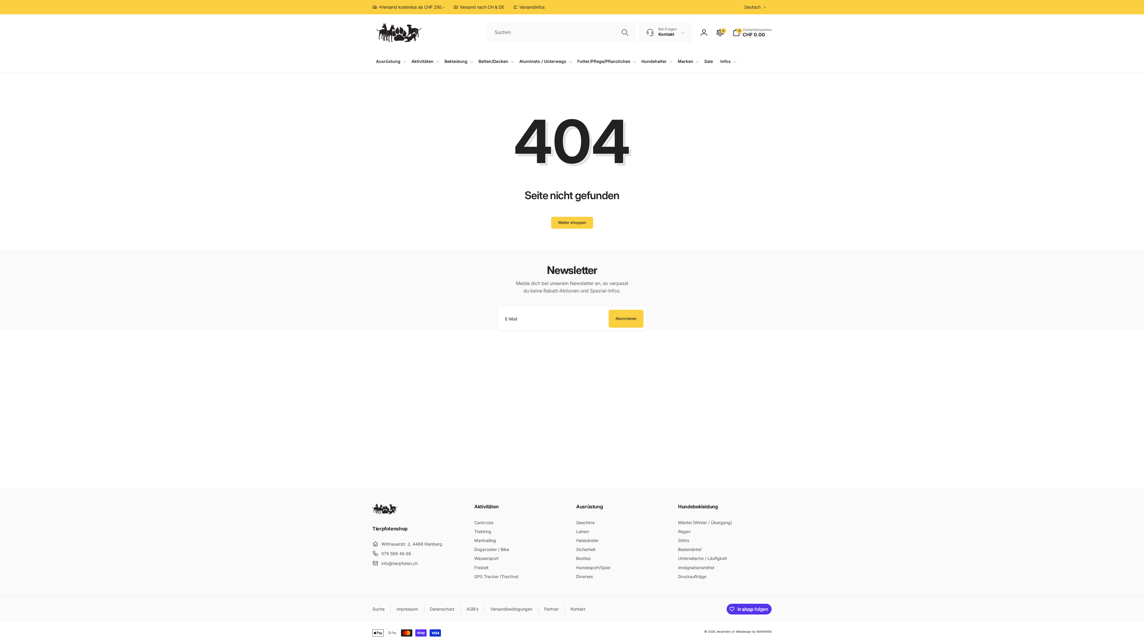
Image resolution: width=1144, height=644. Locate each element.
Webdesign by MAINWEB (754, 631)
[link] (529, 7)
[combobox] (560, 32)
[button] (752, 32)
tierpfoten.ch (726, 631)
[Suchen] (625, 32)
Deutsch (752, 7)
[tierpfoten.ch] (385, 512)
